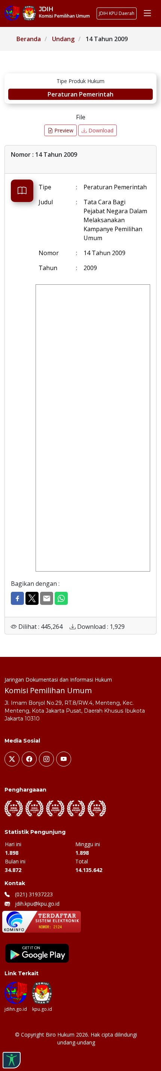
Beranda (28, 39)
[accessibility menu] (12, 1060)
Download (100, 130)
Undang (63, 39)
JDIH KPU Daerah (116, 13)
